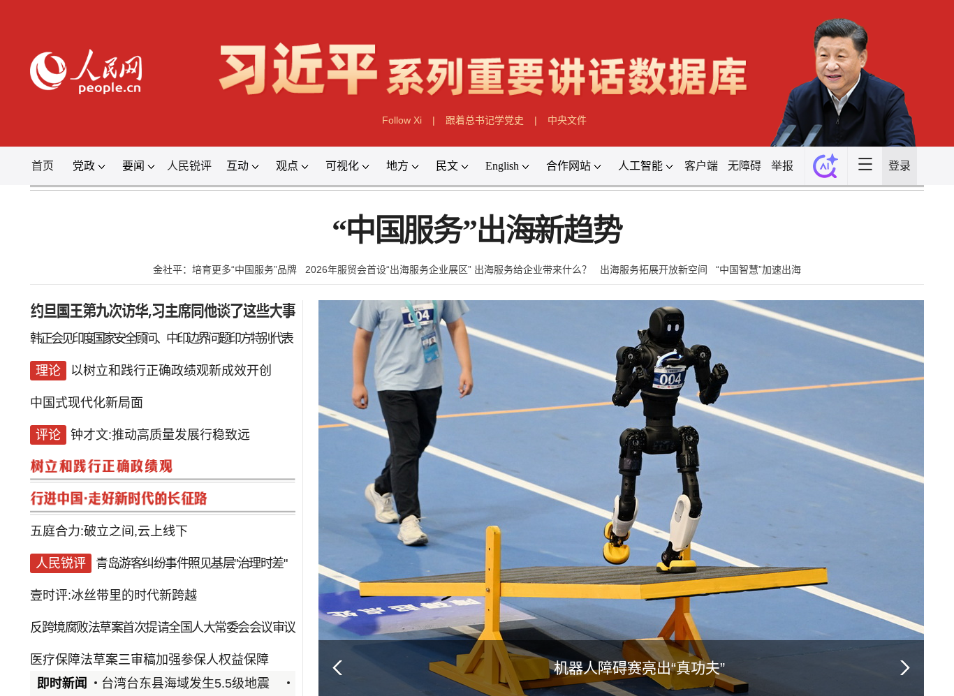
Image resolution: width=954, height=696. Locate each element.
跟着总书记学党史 (485, 120)
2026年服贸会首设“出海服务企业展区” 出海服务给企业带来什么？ (448, 269)
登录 (899, 166)
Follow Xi (402, 120)
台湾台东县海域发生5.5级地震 (185, 683)
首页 (42, 166)
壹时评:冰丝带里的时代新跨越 (113, 595)
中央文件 (567, 120)
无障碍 (744, 166)
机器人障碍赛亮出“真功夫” (639, 668)
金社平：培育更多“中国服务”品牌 (225, 269)
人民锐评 (189, 166)
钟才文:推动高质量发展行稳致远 (160, 435)
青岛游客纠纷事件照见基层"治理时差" (191, 563)
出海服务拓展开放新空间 (653, 269)
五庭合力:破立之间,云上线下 (109, 531)
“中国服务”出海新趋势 (477, 231)
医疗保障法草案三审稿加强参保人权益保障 (149, 660)
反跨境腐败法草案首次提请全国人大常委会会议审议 (162, 628)
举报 (782, 166)
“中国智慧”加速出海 (758, 269)
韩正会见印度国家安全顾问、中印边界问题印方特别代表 (161, 339)
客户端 (701, 166)
